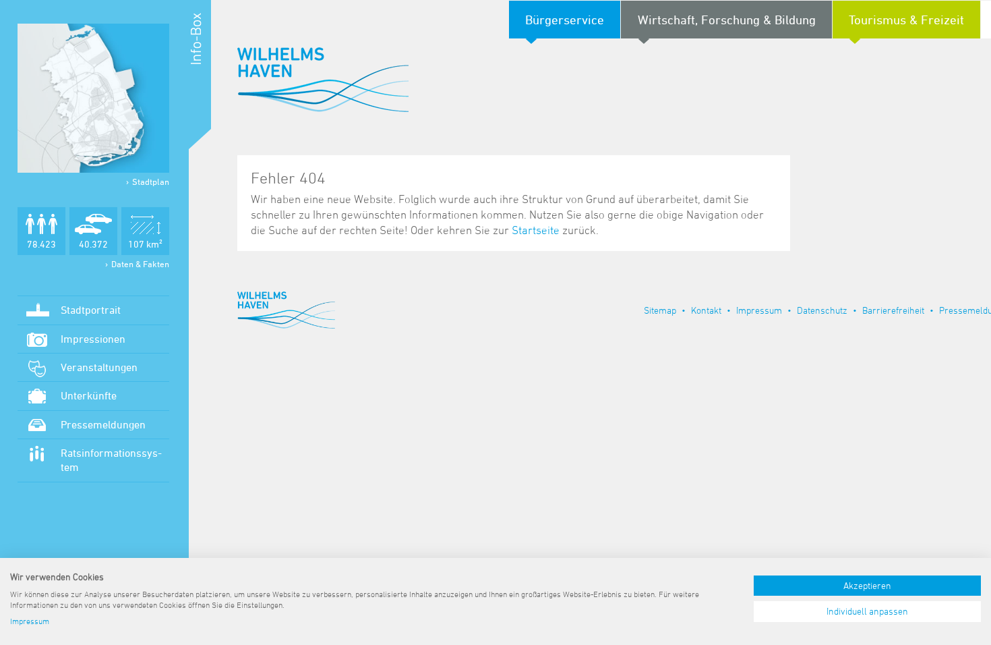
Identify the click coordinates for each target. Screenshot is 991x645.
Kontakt (706, 310)
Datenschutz (822, 310)
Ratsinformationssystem (111, 460)
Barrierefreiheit (893, 310)
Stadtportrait (91, 310)
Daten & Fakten (140, 263)
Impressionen (93, 339)
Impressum (759, 310)
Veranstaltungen (99, 367)
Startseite (536, 230)
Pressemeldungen (103, 424)
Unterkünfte (89, 395)
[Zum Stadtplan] (93, 98)
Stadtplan (150, 181)
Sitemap (660, 310)
